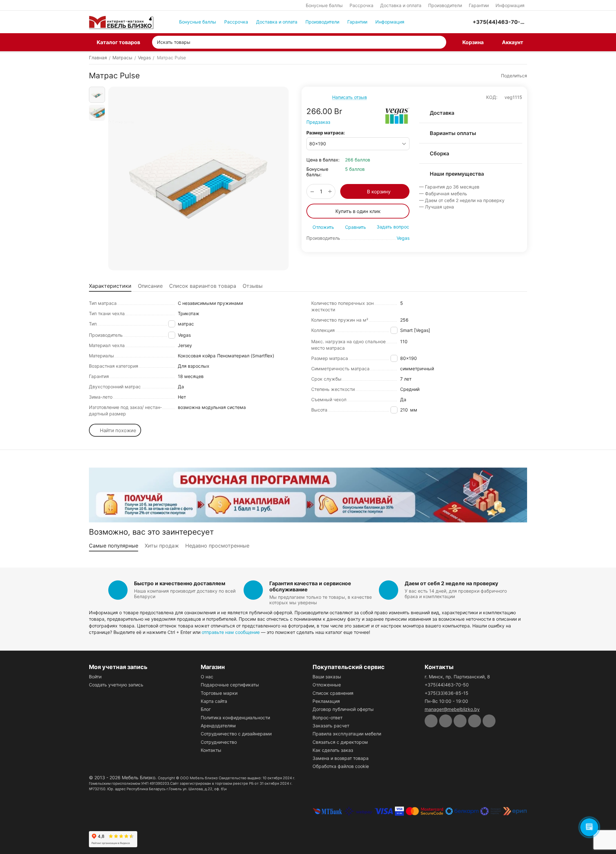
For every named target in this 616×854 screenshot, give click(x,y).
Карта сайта (214, 701)
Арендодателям (218, 725)
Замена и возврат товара (341, 758)
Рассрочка (361, 5)
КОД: (491, 97)
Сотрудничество (219, 742)
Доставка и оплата (400, 5)
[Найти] (440, 42)
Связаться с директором (340, 742)
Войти (95, 676)
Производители (445, 5)
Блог (206, 709)
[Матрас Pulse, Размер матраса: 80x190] (198, 178)
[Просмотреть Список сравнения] (433, 21)
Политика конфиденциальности (235, 717)
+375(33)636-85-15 (446, 693)
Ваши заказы (327, 676)
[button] (511, 76)
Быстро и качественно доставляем (179, 583)
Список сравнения (333, 693)
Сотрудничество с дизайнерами (236, 733)
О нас (207, 676)
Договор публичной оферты (343, 709)
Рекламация (326, 701)
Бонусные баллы (324, 5)
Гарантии (479, 5)
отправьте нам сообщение (231, 632)
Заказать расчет (331, 725)
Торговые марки (219, 693)
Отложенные (327, 684)
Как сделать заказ (333, 750)
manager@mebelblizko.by (452, 709)
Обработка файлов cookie (341, 766)
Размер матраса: (325, 132)
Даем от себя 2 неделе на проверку (451, 583)
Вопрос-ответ (327, 717)
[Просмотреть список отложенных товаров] (449, 21)
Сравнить (355, 227)
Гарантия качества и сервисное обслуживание (310, 586)
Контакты (211, 750)
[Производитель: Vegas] (397, 116)
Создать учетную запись (116, 684)
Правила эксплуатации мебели (347, 733)
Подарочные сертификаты (230, 684)
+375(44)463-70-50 (447, 684)
